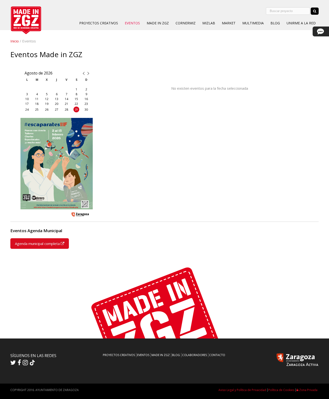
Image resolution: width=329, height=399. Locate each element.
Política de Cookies (281, 390)
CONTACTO (217, 355)
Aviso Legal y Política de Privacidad (242, 390)
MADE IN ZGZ (158, 23)
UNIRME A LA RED (301, 23)
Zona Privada (307, 390)
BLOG (275, 23)
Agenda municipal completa (38, 243)
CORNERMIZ (186, 23)
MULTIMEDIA (253, 23)
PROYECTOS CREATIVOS (98, 23)
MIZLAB (208, 23)
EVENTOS (132, 23)
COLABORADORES (194, 355)
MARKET (229, 23)
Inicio (14, 41)
